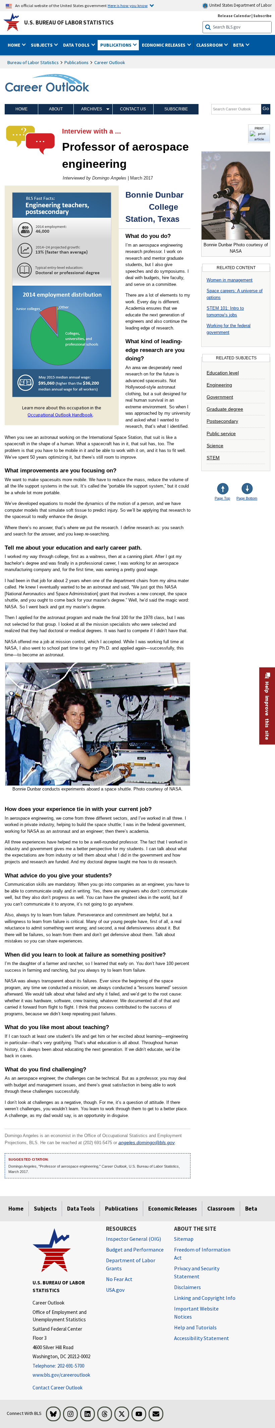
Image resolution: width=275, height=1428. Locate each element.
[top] (228, 489)
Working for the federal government (229, 329)
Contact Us (133, 109)
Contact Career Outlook (57, 1387)
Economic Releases (172, 1208)
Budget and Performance (135, 1249)
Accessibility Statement (201, 1338)
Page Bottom (246, 498)
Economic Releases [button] (164, 45)
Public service (221, 433)
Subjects (45, 1208)
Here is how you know (128, 5)
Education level (223, 372)
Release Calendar (234, 15)
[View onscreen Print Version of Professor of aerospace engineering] (259, 139)
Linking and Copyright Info (204, 1297)
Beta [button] (239, 45)
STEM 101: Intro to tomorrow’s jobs (225, 311)
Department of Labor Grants (130, 1264)
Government (220, 397)
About (56, 109)
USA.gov (115, 1289)
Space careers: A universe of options (235, 294)
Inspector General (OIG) (133, 1238)
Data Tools (81, 1208)
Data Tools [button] (77, 45)
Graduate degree (225, 409)
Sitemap (184, 1238)
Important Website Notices (196, 1312)
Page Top (222, 498)
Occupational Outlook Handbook (60, 415)
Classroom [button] (210, 45)
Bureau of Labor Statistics (33, 62)
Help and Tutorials (195, 1327)
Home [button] (14, 45)
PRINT (259, 128)
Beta (251, 1208)
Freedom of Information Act (202, 1253)
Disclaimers (187, 1287)
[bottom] (247, 489)
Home (21, 109)
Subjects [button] (42, 45)
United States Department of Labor (240, 5)
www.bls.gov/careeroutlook (61, 1375)
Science (215, 445)
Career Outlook (109, 62)
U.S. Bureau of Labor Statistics (69, 22)
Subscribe (262, 15)
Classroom (221, 1208)
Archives (91, 109)
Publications (76, 62)
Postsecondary (222, 421)
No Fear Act (119, 1279)
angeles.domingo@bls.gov (146, 1142)
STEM (213, 457)
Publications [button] (116, 45)
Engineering (219, 385)
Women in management (230, 280)
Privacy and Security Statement (196, 1272)
